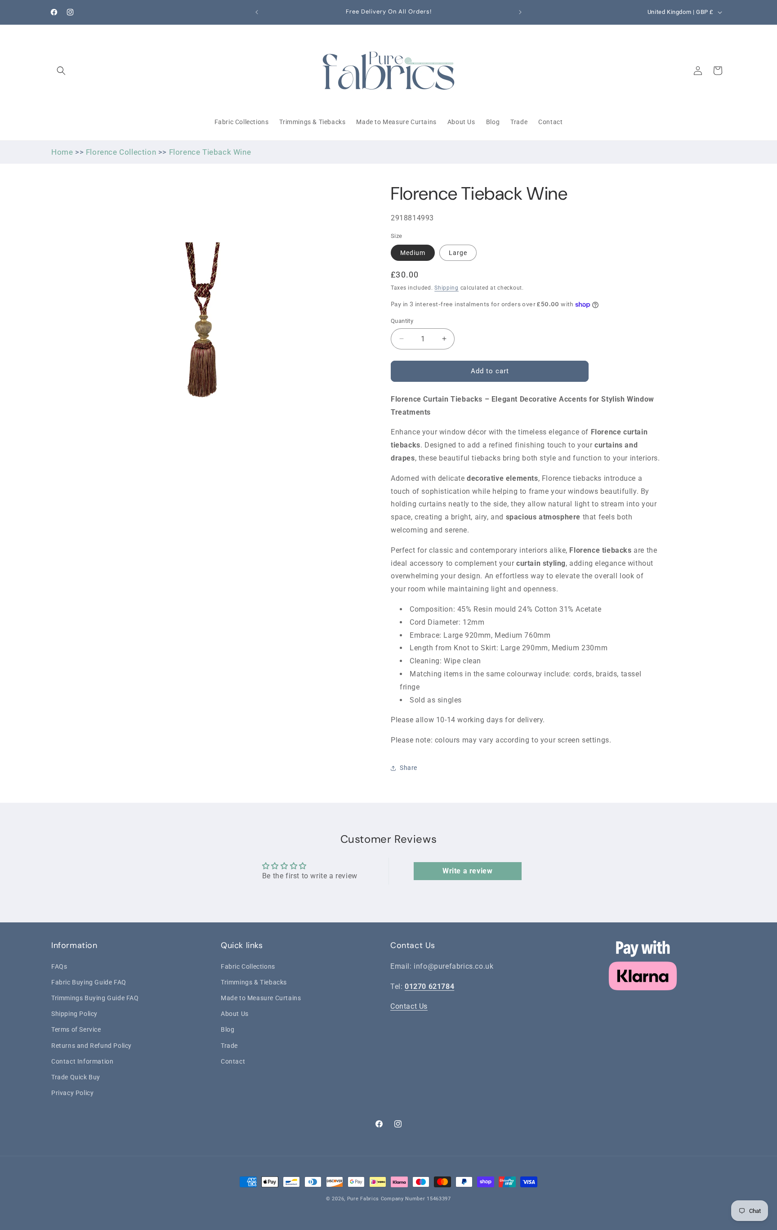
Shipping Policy (74, 1013)
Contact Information (82, 1061)
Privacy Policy (72, 1092)
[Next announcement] (520, 12)
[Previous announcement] (257, 12)
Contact (233, 1061)
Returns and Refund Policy (91, 1045)
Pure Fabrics (363, 1199)
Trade (229, 1045)
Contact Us (409, 1006)
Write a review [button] (467, 871)
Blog (227, 1029)
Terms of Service (76, 1029)
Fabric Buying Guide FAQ (88, 981)
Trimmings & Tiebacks (254, 981)
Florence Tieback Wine (210, 152)
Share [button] (408, 767)
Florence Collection (121, 152)
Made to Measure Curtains (261, 997)
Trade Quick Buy (75, 1076)
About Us (235, 1013)
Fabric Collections (248, 966)
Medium (412, 252)
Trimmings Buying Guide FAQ (95, 997)
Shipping (446, 288)
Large (458, 252)
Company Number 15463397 (416, 1199)
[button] (61, 71)
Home (62, 152)
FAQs (59, 966)
